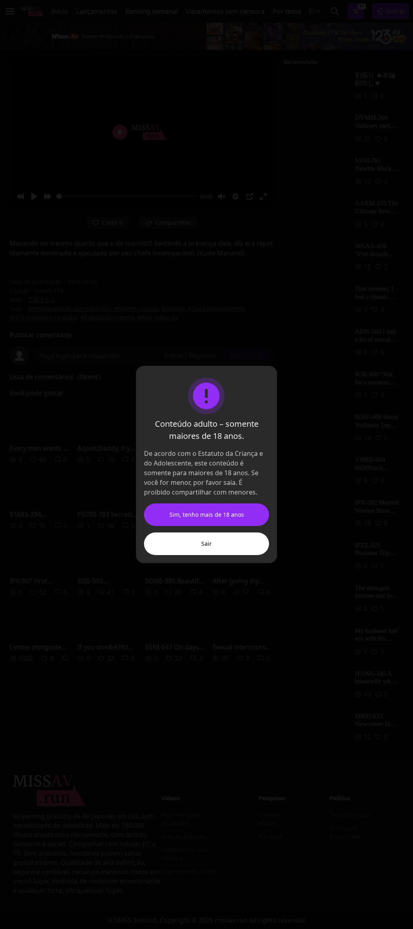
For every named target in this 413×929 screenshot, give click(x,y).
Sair (206, 543)
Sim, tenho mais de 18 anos (206, 514)
